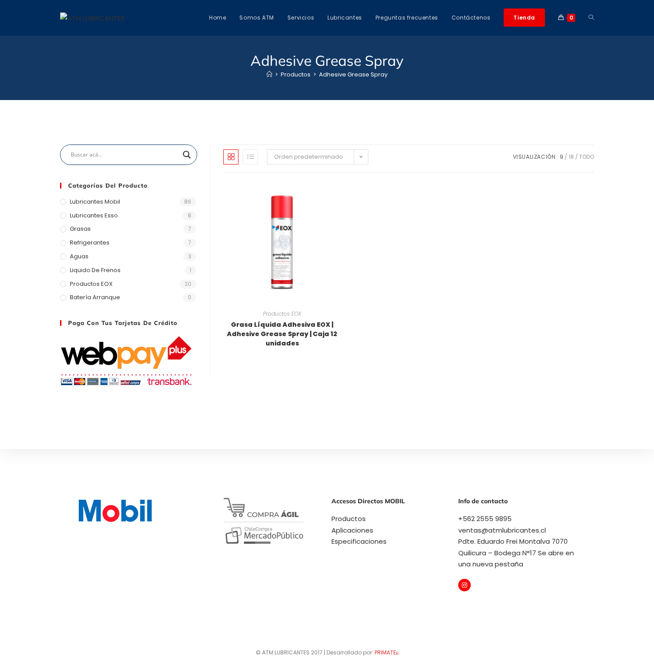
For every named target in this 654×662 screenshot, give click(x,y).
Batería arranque (95, 297)
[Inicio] (269, 74)
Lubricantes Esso (94, 215)
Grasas (80, 229)
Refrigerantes (89, 242)
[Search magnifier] (187, 154)
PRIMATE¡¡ (387, 652)
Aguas (79, 256)
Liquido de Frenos (95, 270)
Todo (586, 156)
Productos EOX (282, 313)
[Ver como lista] (250, 156)
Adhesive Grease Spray (353, 74)
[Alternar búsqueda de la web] (591, 18)
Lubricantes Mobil (95, 201)
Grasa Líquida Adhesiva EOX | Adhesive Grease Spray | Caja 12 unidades (282, 334)
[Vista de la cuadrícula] (230, 156)
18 (571, 156)
